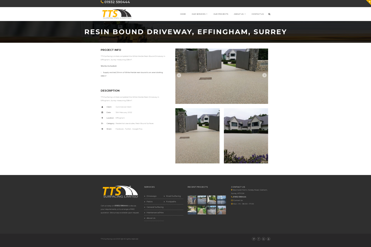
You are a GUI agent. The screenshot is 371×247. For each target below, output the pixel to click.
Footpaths (171, 201)
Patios (149, 201)
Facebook (120, 129)
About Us (151, 218)
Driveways (151, 196)
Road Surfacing (173, 196)
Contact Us (238, 200)
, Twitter (127, 129)
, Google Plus (136, 129)
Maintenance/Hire (155, 212)
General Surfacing (155, 207)
